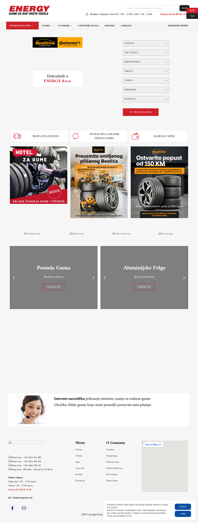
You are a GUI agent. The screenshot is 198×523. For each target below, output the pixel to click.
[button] (14, 278)
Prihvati (182, 507)
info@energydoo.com (22, 498)
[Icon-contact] (24, 508)
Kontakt (110, 25)
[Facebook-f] (12, 508)
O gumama (64, 25)
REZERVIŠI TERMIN (178, 25)
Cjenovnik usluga (88, 25)
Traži (184, 8)
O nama (46, 25)
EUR (190, 15)
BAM (190, 10)
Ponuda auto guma (20, 25)
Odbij (183, 514)
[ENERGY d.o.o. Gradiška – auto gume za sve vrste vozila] (29, 14)
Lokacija (126, 25)
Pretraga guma (142, 112)
